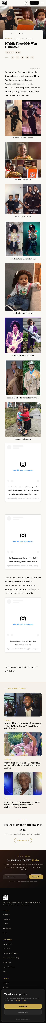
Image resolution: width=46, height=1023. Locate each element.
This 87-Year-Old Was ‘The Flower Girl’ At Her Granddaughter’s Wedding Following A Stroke (22, 765)
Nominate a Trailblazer (10, 953)
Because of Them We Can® (27, 498)
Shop (4, 971)
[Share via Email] (27, 57)
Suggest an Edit (36, 68)
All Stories (6, 924)
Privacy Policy (21, 1000)
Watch (5, 933)
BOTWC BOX (22, 649)
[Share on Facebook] (17, 57)
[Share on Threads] (22, 57)
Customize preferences (23, 1019)
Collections (6, 915)
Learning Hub (7, 928)
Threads (5, 987)
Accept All (23, 1006)
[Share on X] (12, 57)
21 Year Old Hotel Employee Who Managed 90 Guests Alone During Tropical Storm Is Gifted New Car (22, 726)
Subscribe (34, 3)
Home (7, 34)
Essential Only (23, 1012)
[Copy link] (32, 57)
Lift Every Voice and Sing (11, 958)
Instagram (6, 983)
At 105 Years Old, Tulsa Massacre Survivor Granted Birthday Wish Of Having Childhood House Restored (22, 805)
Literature (9, 52)
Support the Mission (9, 967)
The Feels (14, 34)
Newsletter (6, 949)
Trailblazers (6, 919)
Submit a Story (23, 840)
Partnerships (7, 962)
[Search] (26, 3)
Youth (18, 52)
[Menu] (42, 3)
